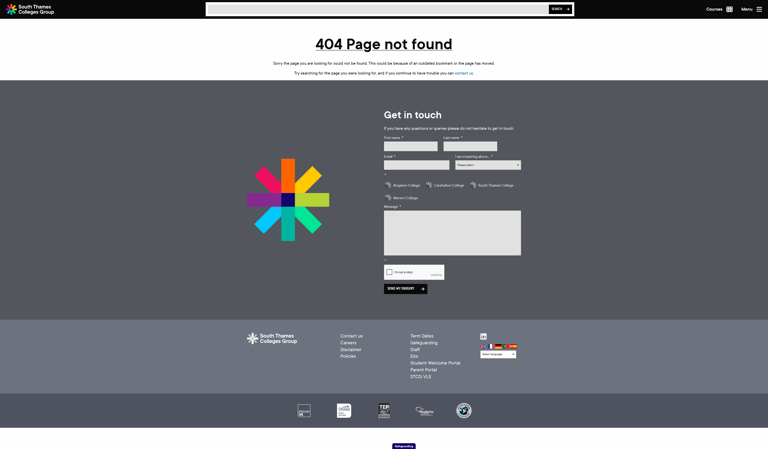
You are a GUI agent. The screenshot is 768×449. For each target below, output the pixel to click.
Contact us (351, 336)
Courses (714, 9)
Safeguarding (424, 343)
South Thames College (496, 185)
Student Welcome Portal (435, 363)
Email (389, 156)
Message (392, 206)
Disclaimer (350, 349)
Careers (348, 343)
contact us (464, 73)
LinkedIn (483, 336)
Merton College (405, 198)
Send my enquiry (400, 289)
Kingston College (406, 185)
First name (393, 138)
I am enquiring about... (474, 156)
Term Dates (421, 336)
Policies (348, 356)
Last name (453, 138)
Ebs (414, 356)
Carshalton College (449, 185)
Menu (747, 9)
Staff (415, 349)
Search (557, 9)
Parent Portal (423, 370)
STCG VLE (420, 376)
